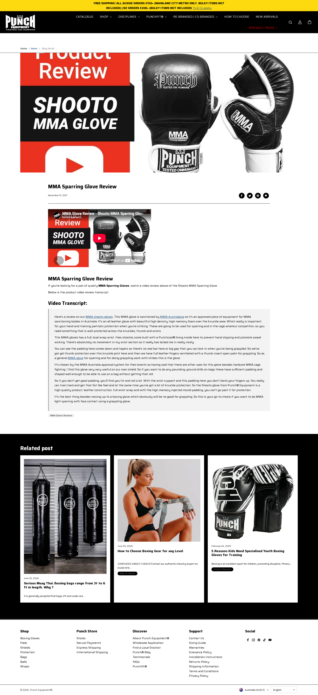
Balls (23, 661)
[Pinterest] (258, 196)
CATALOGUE (84, 16)
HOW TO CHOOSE (236, 16)
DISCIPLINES (127, 16)
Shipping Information (204, 666)
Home (23, 48)
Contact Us (196, 638)
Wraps (24, 666)
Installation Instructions (205, 657)
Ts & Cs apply (202, 8)
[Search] (290, 22)
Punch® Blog (142, 652)
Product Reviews (222, 569)
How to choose (127, 573)
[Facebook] (242, 196)
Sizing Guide (197, 643)
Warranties (196, 647)
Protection (27, 652)
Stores (81, 638)
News (34, 48)
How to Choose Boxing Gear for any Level (150, 551)
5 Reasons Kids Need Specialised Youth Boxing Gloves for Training (247, 553)
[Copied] (266, 196)
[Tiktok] (264, 640)
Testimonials (141, 657)
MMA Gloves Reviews (61, 415)
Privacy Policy (198, 675)
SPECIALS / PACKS (262, 27)
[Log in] (300, 22)
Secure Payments (89, 643)
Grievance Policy (200, 652)
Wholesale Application (148, 643)
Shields (25, 647)
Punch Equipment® (41, 690)
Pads (23, 643)
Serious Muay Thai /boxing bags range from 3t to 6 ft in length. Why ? (64, 585)
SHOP (104, 16)
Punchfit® (140, 666)
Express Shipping (89, 647)
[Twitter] (250, 196)
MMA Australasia (172, 316)
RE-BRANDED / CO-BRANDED (194, 16)
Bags (23, 657)
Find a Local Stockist (147, 647)
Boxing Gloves (30, 638)
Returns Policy (199, 661)
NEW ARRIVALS (267, 16)
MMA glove (75, 358)
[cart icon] (309, 22)
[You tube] (270, 640)
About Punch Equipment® (151, 638)
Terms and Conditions (204, 671)
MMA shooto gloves (99, 316)
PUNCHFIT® (155, 16)
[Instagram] (253, 640)
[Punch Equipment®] (20, 22)
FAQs (136, 661)
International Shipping (92, 652)
